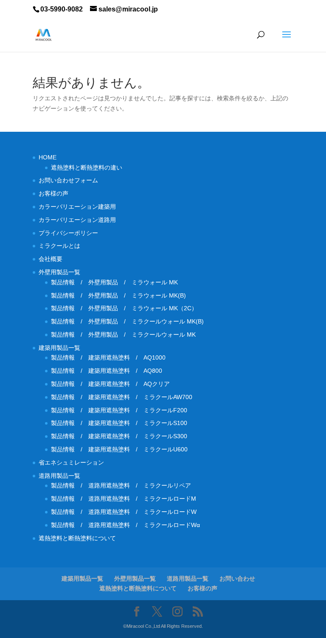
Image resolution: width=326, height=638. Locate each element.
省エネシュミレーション (71, 462)
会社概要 (50, 258)
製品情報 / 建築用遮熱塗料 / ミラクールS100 (119, 423)
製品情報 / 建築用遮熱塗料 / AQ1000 (108, 357)
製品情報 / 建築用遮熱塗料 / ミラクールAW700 (121, 397)
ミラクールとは (59, 245)
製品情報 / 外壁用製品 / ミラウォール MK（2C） (124, 308)
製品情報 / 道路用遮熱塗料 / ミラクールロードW (124, 511)
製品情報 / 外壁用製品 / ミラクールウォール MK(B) (130, 321)
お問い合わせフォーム (68, 180)
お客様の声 (53, 193)
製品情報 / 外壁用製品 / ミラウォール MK (114, 282)
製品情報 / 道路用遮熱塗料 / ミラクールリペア (121, 485)
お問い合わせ (237, 578)
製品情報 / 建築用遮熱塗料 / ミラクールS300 (119, 436)
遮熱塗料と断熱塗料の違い (86, 167)
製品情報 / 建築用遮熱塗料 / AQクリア (110, 383)
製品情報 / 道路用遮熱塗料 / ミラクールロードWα (125, 525)
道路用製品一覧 (59, 475)
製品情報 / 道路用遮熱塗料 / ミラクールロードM (123, 498)
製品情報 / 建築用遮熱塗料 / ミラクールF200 (119, 410)
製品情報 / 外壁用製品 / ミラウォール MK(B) (118, 295)
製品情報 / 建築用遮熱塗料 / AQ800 (106, 370)
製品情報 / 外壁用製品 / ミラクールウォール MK (126, 334)
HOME (47, 157)
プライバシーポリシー (68, 233)
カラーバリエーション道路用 (80, 219)
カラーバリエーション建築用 (80, 206)
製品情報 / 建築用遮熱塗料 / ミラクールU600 (119, 449)
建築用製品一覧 (59, 347)
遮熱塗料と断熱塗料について (77, 538)
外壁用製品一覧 (59, 272)
